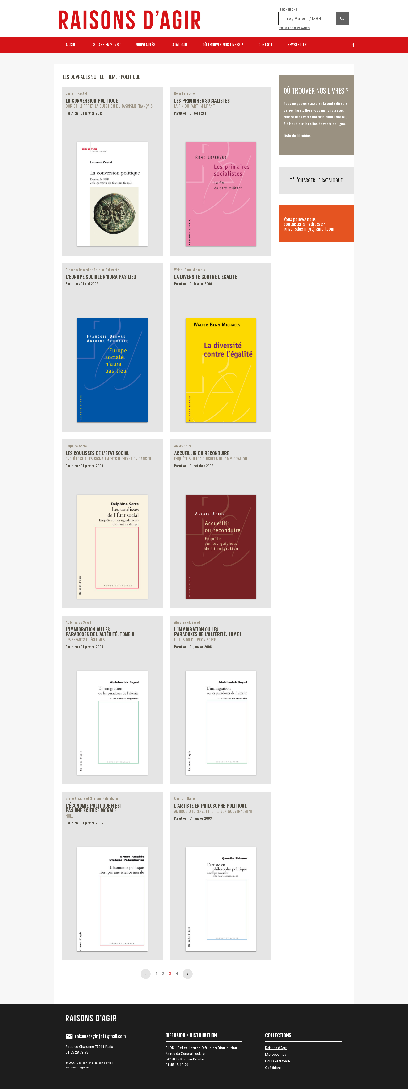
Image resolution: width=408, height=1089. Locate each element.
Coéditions (273, 1068)
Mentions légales (77, 1067)
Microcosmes (275, 1055)
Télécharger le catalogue (316, 180)
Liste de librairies (297, 135)
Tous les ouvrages (294, 28)
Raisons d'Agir (276, 1048)
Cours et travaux (277, 1061)
